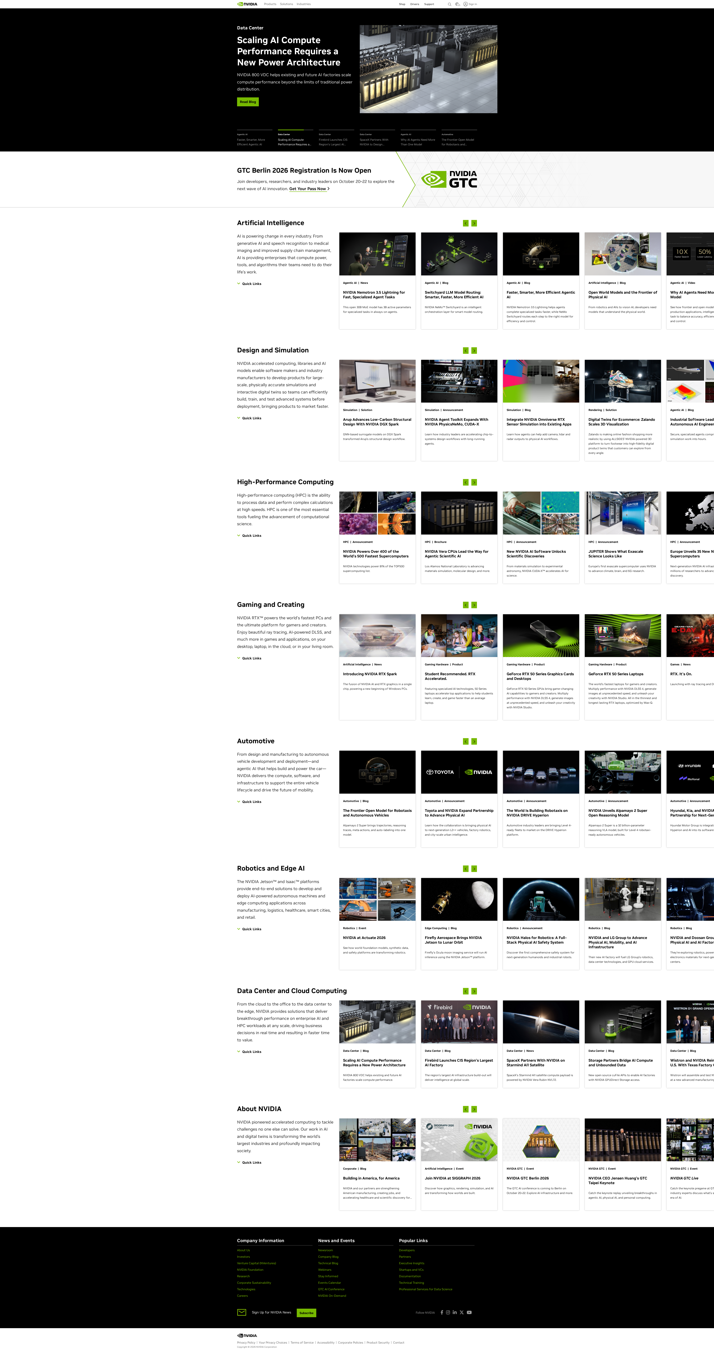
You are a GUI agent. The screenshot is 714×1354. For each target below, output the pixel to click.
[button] (457, 5)
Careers (242, 1295)
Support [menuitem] (429, 4)
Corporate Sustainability (254, 1282)
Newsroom (325, 1250)
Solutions (286, 4)
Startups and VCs (411, 1269)
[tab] (254, 138)
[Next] (474, 223)
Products (270, 4)
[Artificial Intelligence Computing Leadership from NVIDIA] (247, 4)
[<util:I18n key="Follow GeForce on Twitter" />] (461, 1312)
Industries (304, 4)
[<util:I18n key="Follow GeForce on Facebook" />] (441, 1312)
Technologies (246, 1289)
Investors (243, 1256)
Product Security (378, 1342)
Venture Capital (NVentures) (256, 1263)
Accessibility (326, 1342)
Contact (398, 1342)
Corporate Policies (350, 1342)
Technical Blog (328, 1263)
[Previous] (466, 223)
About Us (243, 1250)
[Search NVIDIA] (450, 3)
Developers (407, 1250)
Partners (405, 1256)
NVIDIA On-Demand (332, 1295)
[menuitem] (270, 3)
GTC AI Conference (331, 1289)
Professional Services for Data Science (425, 1289)
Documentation (410, 1276)
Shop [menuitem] (402, 4)
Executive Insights (411, 1263)
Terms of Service (302, 1342)
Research (243, 1276)
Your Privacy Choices (273, 1342)
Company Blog (328, 1256)
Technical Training (411, 1282)
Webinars (324, 1269)
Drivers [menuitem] (414, 4)
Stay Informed (328, 1276)
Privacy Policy (246, 1342)
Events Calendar (329, 1282)
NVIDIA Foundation (250, 1269)
